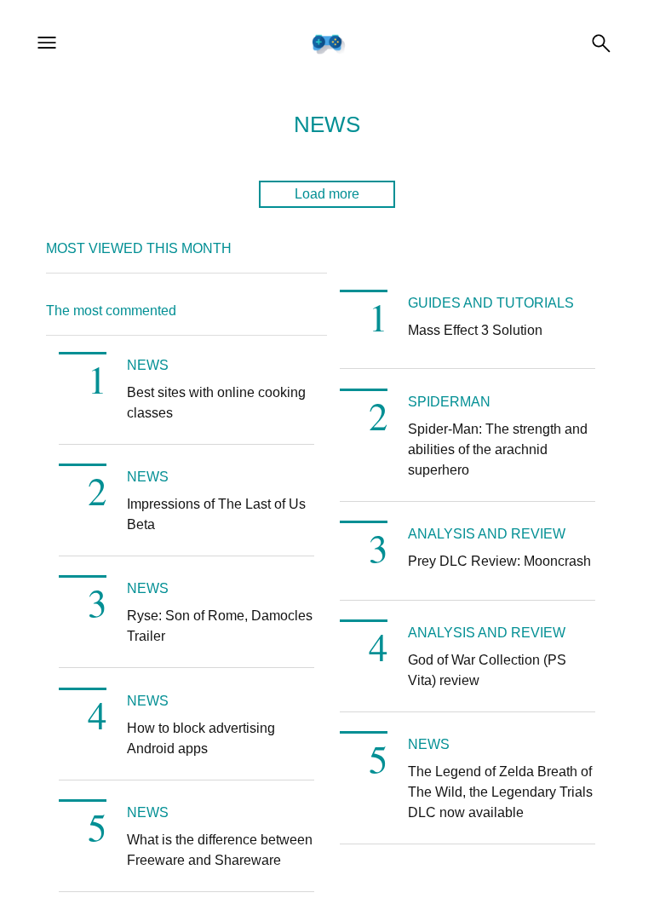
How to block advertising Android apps (201, 738)
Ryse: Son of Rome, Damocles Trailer (220, 625)
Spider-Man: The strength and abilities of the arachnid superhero (498, 449)
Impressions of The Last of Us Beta (216, 514)
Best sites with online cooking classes (216, 402)
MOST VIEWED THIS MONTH (139, 248)
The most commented (111, 310)
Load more (327, 194)
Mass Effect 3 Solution (475, 330)
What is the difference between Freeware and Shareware (220, 849)
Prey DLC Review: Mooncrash (499, 561)
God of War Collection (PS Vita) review (487, 670)
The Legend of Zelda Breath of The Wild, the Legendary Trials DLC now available (500, 792)
